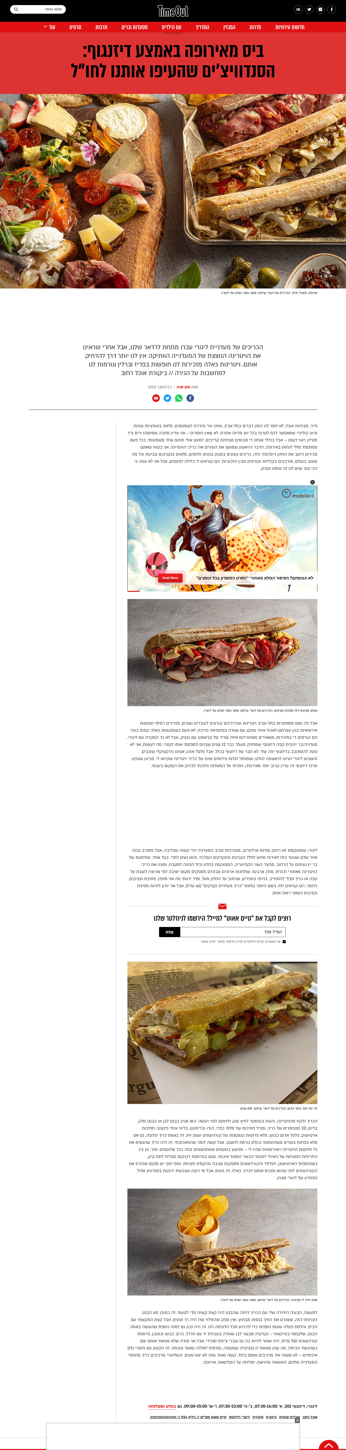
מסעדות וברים (135, 27)
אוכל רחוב (309, 1417)
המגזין (229, 27)
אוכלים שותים (289, 1417)
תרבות (101, 27)
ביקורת (271, 1417)
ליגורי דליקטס (239, 1417)
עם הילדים (171, 27)
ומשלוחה (156, 1406)
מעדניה (257, 1417)
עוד (52, 27)
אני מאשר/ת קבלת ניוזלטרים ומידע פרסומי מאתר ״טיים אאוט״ (241, 942)
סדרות (255, 27)
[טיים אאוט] (173, 13)
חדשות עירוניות (289, 27)
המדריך (202, 27)
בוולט (171, 1406)
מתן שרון (183, 387)
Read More (170, 576)
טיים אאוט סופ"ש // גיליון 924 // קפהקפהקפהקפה (188, 1417)
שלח (170, 932)
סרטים (75, 27)
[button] (312, 482)
